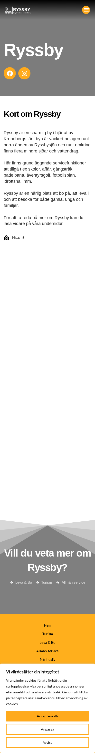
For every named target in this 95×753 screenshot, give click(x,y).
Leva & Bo (47, 642)
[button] (86, 10)
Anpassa (47, 729)
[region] (47, 708)
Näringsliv (47, 659)
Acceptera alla (47, 716)
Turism (47, 634)
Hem (47, 625)
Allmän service (47, 651)
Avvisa (47, 742)
